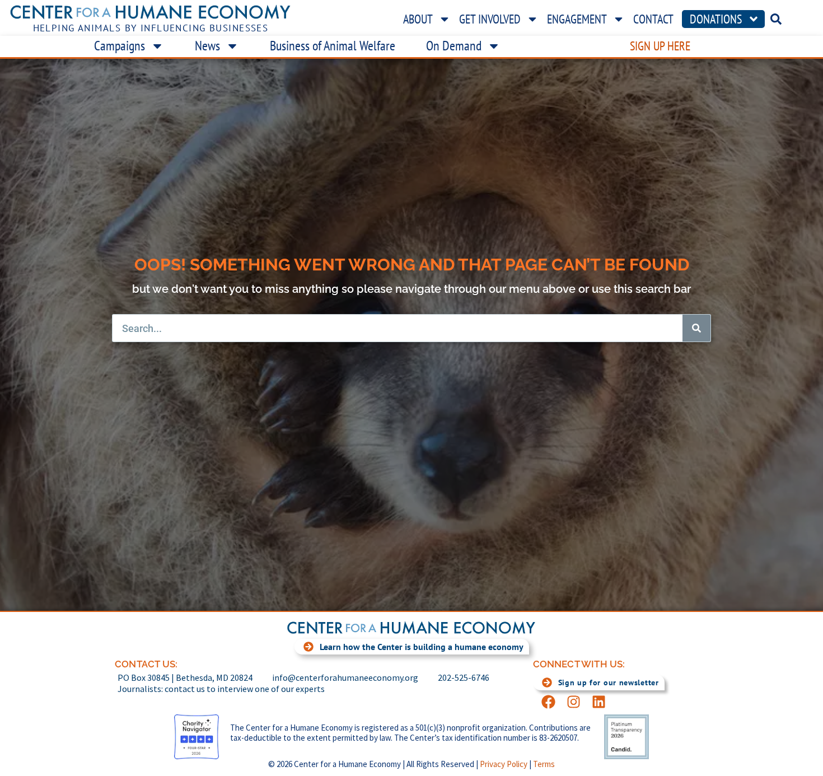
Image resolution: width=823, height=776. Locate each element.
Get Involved (490, 19)
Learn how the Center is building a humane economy (421, 646)
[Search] (696, 328)
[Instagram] (574, 702)
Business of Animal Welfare (332, 45)
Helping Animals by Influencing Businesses (151, 28)
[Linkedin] (599, 702)
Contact (653, 19)
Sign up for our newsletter (608, 682)
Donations (716, 19)
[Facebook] (548, 702)
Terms (544, 764)
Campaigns (119, 45)
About (418, 19)
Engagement (577, 19)
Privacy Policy (503, 764)
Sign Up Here (660, 46)
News (207, 45)
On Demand (453, 45)
